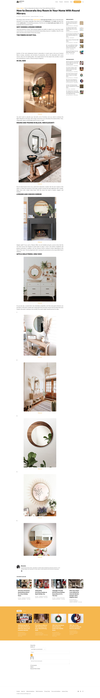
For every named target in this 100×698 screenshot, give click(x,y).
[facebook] (21, 571)
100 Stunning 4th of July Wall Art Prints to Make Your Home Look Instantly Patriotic (72, 63)
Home (18, 8)
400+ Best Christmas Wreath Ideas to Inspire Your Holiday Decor (71, 75)
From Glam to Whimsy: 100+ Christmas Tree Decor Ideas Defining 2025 (71, 69)
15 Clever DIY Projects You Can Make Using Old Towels (72, 52)
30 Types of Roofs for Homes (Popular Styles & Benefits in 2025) (71, 23)
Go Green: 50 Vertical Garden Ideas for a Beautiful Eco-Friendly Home (72, 86)
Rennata (19, 16)
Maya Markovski (73, 599)
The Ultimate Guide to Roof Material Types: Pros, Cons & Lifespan (71, 29)
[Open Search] (83, 2)
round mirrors (36, 19)
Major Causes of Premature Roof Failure (72, 40)
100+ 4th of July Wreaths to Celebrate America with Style (71, 80)
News (22, 8)
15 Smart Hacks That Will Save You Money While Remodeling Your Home (72, 35)
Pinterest (40, 114)
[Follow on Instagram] (81, 691)
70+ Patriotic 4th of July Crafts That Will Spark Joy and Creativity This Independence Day (72, 92)
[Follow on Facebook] (78, 691)
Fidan (37, 596)
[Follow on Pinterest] (83, 691)
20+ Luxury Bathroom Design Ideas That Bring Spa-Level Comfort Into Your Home (72, 46)
